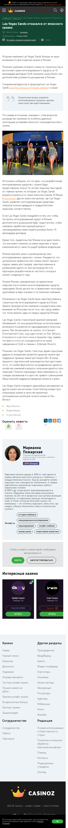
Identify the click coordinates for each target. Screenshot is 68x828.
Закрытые (7, 661)
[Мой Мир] (50, 421)
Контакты (42, 757)
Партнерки (8, 738)
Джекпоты (8, 666)
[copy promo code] (56, 608)
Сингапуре (10, 198)
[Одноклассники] (54, 421)
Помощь (41, 752)
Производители (45, 650)
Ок (57, 821)
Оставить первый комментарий (21, 40)
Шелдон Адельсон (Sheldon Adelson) (29, 87)
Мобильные (43, 704)
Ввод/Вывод (44, 655)
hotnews (24, 32)
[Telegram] (59, 421)
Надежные (8, 671)
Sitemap (41, 772)
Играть (18, 614)
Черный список (10, 655)
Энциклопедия (10, 712)
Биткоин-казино (11, 707)
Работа (6, 733)
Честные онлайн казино (15, 682)
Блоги (40, 709)
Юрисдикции (44, 687)
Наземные (43, 677)
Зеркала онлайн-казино (15, 696)
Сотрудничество (11, 727)
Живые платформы (47, 666)
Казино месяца (45, 682)
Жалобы (41, 714)
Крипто (41, 661)
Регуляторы (43, 693)
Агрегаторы (43, 671)
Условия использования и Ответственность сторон (50, 731)
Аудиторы (42, 698)
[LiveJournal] (46, 421)
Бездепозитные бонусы (15, 702)
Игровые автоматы (12, 677)
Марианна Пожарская (33, 449)
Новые (6, 650)
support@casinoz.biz (53, 4)
